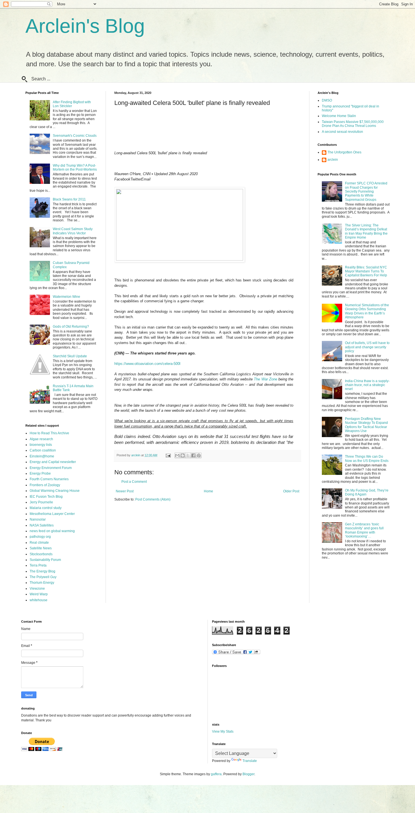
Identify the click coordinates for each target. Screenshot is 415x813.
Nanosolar (38, 519)
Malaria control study (46, 508)
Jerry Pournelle (41, 502)
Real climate (39, 543)
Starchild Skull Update (70, 356)
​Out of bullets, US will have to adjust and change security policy (367, 347)
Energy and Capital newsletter (53, 462)
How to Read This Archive (49, 433)
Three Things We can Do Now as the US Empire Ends (366, 458)
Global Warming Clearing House (55, 491)
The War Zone (265, 379)
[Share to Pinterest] (199, 455)
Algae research (41, 439)
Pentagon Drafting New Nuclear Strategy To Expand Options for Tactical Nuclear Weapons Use (366, 425)
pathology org (40, 537)
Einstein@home (42, 456)
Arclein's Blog (85, 26)
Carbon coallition (43, 450)
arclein (332, 160)
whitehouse (38, 600)
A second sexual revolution (342, 132)
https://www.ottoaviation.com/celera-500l (147, 364)
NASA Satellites (42, 525)
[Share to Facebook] (193, 455)
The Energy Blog (42, 571)
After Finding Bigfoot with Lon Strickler (72, 104)
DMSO (327, 100)
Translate (250, 761)
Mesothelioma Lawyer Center (52, 514)
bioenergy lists (41, 445)
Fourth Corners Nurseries (49, 479)
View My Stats (222, 731)
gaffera (216, 774)
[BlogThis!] (182, 455)
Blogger (248, 774)
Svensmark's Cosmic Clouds (75, 136)
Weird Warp (39, 594)
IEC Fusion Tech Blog (46, 497)
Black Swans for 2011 (69, 199)
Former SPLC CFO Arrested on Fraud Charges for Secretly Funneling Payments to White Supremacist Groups (366, 191)
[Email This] (177, 455)
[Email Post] (168, 455)
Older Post (291, 491)
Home (208, 491)
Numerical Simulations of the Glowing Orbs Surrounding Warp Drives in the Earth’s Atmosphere (367, 311)
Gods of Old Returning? (71, 327)
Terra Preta (38, 565)
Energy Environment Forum (51, 468)
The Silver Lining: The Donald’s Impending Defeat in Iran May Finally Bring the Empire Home (366, 231)
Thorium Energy (42, 583)
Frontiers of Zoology (45, 485)
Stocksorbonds (41, 554)
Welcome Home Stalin (339, 116)
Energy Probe (40, 473)
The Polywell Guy (43, 577)
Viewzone (37, 589)
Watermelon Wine (66, 297)
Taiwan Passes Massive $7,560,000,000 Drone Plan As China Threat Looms (353, 124)
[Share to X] (188, 455)
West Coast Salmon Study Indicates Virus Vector (73, 231)
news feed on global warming (52, 531)
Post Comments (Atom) (153, 499)
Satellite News (41, 548)
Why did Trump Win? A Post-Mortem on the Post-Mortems (75, 167)
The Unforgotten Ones (344, 152)
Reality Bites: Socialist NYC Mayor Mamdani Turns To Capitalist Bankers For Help (366, 271)
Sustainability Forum (45, 560)
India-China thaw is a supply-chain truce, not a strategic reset (367, 385)
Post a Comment (134, 482)
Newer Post (125, 491)
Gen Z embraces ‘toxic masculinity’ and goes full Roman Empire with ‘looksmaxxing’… (364, 530)
